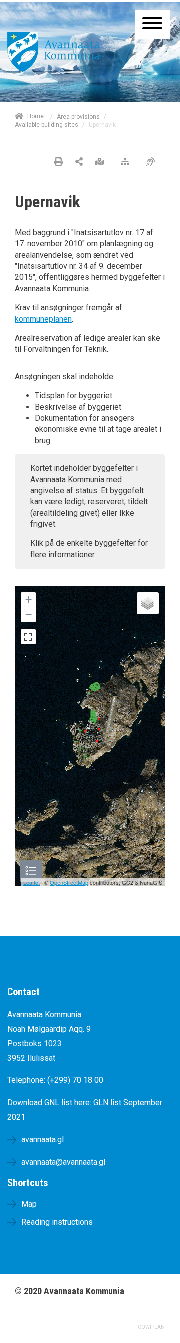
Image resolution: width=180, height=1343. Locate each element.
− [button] (29, 614)
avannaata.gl (43, 1139)
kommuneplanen (43, 319)
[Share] (79, 162)
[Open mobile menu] (152, 24)
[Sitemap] (128, 162)
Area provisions (78, 117)
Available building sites (46, 125)
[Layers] (148, 603)
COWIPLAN (151, 1327)
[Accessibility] (153, 162)
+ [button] (29, 600)
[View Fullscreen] (28, 637)
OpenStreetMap (69, 882)
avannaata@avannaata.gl (64, 1162)
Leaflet (32, 882)
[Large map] (102, 162)
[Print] (59, 162)
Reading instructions (57, 1222)
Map (29, 1204)
